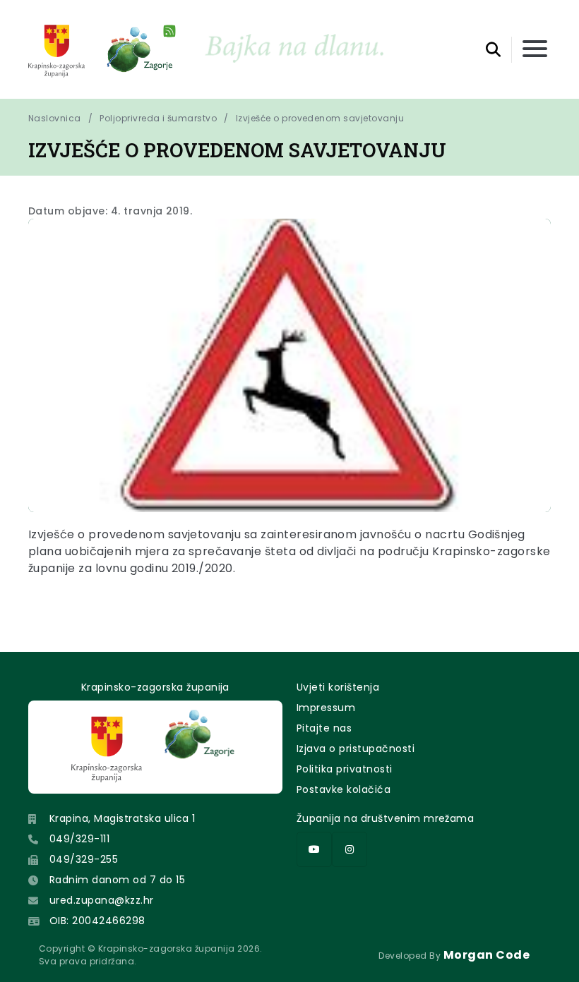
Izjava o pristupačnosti (355, 748)
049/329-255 (83, 859)
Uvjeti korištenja (338, 687)
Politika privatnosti (345, 769)
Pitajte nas (324, 728)
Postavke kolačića (343, 789)
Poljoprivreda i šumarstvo (158, 118)
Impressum (326, 708)
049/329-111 (79, 839)
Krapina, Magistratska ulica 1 (122, 818)
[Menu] (535, 50)
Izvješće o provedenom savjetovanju (320, 118)
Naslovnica (54, 118)
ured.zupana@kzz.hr (101, 900)
